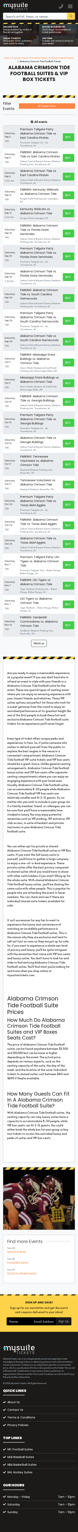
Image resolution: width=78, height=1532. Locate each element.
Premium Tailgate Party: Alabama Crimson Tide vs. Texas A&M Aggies (38, 501)
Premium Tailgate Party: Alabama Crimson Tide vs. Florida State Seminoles (38, 252)
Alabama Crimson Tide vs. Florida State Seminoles (38, 273)
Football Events (17, 1263)
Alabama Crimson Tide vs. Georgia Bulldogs (38, 440)
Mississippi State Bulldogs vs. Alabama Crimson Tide (39, 380)
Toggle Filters (48, 106)
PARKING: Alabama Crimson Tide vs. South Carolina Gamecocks (39, 294)
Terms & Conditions (21, 1417)
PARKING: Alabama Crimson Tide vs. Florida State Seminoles (39, 230)
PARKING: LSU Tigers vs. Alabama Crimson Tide (36, 582)
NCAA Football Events (22, 1273)
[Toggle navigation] (70, 6)
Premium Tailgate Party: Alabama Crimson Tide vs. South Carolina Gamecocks (39, 317)
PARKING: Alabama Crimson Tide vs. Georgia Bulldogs (39, 398)
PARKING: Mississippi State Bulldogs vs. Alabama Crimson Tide (37, 359)
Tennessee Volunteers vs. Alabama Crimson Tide (38, 482)
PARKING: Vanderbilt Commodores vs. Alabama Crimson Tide (39, 621)
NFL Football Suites (20, 1449)
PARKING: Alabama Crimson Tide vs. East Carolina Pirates (40, 154)
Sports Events (16, 1252)
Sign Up (64, 1321)
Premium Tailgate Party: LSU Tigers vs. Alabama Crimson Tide (39, 561)
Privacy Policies (17, 1425)
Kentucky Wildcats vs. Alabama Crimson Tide (36, 211)
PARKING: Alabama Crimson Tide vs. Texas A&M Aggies (39, 522)
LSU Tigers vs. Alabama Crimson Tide (36, 601)
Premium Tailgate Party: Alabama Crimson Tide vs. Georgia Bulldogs (38, 419)
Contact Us (15, 1410)
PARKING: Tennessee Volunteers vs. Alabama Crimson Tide (36, 461)
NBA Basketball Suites (22, 1465)
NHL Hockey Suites (19, 1472)
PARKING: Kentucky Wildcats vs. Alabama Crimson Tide (39, 192)
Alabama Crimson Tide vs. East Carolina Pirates (38, 173)
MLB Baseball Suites (20, 1457)
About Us (13, 1402)
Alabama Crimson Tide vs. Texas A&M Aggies (38, 540)
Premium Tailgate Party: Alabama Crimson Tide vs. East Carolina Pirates (38, 133)
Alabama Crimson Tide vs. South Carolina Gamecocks (39, 338)
